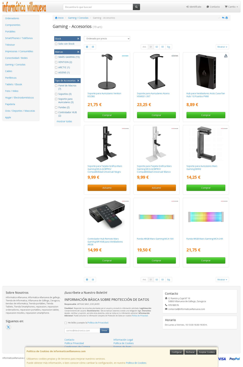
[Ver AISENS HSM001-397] (156, 72)
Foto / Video (11, 90)
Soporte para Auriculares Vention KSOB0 (104, 95)
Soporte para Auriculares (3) (66, 100)
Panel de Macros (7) (67, 87)
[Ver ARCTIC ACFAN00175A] (206, 72)
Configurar (177, 352)
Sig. (168, 46)
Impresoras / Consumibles (19, 51)
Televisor (10, 44)
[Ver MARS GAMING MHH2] (206, 144)
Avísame (107, 187)
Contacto (214, 6)
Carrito (232, 6)
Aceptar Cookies (207, 352)
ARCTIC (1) (64, 67)
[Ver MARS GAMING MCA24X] (206, 217)
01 (151, 46)
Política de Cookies (136, 362)
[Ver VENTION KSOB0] (107, 72)
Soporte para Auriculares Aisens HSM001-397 (153, 95)
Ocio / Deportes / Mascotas (20, 110)
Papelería (10, 104)
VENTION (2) (65, 62)
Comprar (107, 115)
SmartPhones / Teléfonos (19, 38)
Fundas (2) (64, 107)
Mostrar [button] (221, 46)
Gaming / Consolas (15, 64)
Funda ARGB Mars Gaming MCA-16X (155, 238)
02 (157, 46)
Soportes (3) (65, 93)
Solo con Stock (66, 43)
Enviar (104, 330)
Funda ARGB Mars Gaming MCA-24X (204, 238)
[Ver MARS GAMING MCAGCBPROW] (156, 144)
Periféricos (11, 77)
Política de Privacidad (140, 315)
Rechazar (190, 352)
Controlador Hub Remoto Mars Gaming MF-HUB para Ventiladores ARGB (105, 241)
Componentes (12, 24)
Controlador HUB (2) (67, 114)
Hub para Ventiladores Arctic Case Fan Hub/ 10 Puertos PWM (205, 95)
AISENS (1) (64, 72)
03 (162, 46)
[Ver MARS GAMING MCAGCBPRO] (107, 144)
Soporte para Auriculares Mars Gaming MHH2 (201, 167)
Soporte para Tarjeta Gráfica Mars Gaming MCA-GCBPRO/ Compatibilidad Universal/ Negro (105, 169)
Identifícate (195, 6)
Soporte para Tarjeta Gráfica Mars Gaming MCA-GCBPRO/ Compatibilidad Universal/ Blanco (154, 169)
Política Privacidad (74, 343)
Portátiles (10, 31)
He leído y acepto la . (88, 322)
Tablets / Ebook (13, 84)
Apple (8, 117)
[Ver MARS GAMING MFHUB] (107, 217)
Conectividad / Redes (16, 57)
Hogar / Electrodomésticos (19, 97)
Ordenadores (12, 18)
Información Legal (123, 339)
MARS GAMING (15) (69, 56)
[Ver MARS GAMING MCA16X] (156, 217)
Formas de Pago (122, 346)
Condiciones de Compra (77, 346)
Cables (8, 71)
